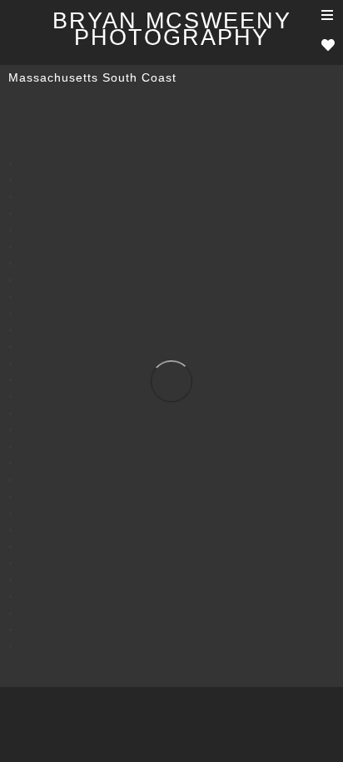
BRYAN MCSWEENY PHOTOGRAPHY (171, 29)
